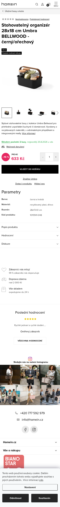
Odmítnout (15, 498)
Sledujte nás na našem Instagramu (31, 362)
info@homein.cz (32, 419)
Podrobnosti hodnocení (39, 19)
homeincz (34, 429)
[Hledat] (37, 4)
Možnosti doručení (15, 146)
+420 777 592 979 (32, 413)
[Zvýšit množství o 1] (55, 157)
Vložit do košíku (30, 169)
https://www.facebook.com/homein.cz (25, 429)
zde (41, 480)
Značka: (30, 178)
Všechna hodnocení (30, 340)
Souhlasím (44, 498)
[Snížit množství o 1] (42, 157)
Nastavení (30, 487)
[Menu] (56, 4)
